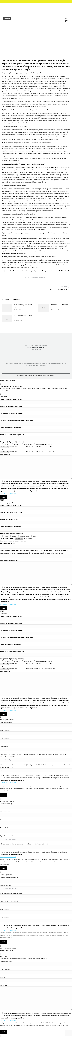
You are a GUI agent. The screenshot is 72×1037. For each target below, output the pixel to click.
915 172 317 (37, 349)
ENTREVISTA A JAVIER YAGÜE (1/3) (23, 317)
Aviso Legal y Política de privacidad (45, 375)
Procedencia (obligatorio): (9, 519)
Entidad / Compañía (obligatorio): (11, 512)
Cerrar (2, 500)
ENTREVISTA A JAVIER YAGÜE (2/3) (59, 306)
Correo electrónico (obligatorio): (11, 427)
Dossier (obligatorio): (7, 538)
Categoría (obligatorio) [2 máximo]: (12, 442)
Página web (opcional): (7, 543)
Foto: (1, 449)
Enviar (4, 497)
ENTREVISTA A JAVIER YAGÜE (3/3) (23, 306)
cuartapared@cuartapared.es (36, 347)
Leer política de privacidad (8, 493)
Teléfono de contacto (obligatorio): (12, 435)
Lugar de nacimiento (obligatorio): (11, 413)
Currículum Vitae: (46, 444)
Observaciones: (5, 454)
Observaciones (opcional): (9, 560)
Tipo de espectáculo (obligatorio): (11, 534)
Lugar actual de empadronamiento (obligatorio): (16, 420)
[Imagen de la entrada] (7, 308)
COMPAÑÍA (7, 18)
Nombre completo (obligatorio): (11, 399)
